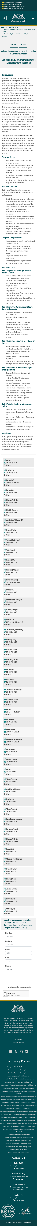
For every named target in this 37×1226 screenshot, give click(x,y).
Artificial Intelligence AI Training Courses (18, 1153)
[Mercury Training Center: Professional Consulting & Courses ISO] (8, 1211)
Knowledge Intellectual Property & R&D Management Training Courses (18, 1099)
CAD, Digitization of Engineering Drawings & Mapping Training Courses (18, 1085)
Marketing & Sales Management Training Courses (18, 1108)
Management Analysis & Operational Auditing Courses (18, 1082)
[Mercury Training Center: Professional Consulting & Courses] (18, 18)
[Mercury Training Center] (18, 1008)
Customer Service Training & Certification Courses (18, 1144)
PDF (24, 44)
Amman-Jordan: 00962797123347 (14, 9)
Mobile (7, 949)
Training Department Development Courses (19, 1134)
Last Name (8, 941)
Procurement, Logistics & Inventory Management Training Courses (18, 1114)
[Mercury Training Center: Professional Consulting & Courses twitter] (16, 1051)
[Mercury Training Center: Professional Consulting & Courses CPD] (25, 1211)
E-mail (7, 958)
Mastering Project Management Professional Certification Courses (18, 1117)
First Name (8, 933)
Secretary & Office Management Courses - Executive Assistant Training (18, 1123)
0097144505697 (20, 1168)
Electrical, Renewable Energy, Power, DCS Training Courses (18, 1088)
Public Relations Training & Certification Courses (18, 1141)
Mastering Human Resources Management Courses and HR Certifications (18, 1130)
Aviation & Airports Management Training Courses (18, 1147)
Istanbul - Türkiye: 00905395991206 (14, 6)
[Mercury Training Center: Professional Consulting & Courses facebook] (10, 1051)
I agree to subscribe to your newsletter (19, 987)
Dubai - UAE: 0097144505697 (12, 4)
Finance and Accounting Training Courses (18, 1070)
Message (8, 966)
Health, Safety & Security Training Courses (18, 1076)
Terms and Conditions (18, 1042)
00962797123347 (20, 1190)
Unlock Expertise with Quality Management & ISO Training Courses (18, 1120)
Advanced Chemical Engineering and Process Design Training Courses (18, 1105)
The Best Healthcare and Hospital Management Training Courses (18, 1126)
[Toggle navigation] (4, 18)
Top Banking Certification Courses (18, 1150)
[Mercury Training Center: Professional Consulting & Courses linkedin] (26, 1051)
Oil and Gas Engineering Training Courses (18, 1073)
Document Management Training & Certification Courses (18, 1137)
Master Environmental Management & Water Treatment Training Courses (18, 1092)
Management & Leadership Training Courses (18, 1067)
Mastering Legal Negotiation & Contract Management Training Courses (18, 1111)
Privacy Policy (18, 1040)
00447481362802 (20, 1200)
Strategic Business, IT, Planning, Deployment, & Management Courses (18, 1096)
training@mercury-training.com (13, 2)
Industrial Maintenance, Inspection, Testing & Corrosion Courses (18, 1102)
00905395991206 (20, 1179)
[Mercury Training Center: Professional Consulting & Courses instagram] (21, 1051)
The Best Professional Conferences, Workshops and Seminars (18, 1079)
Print (15, 44)
